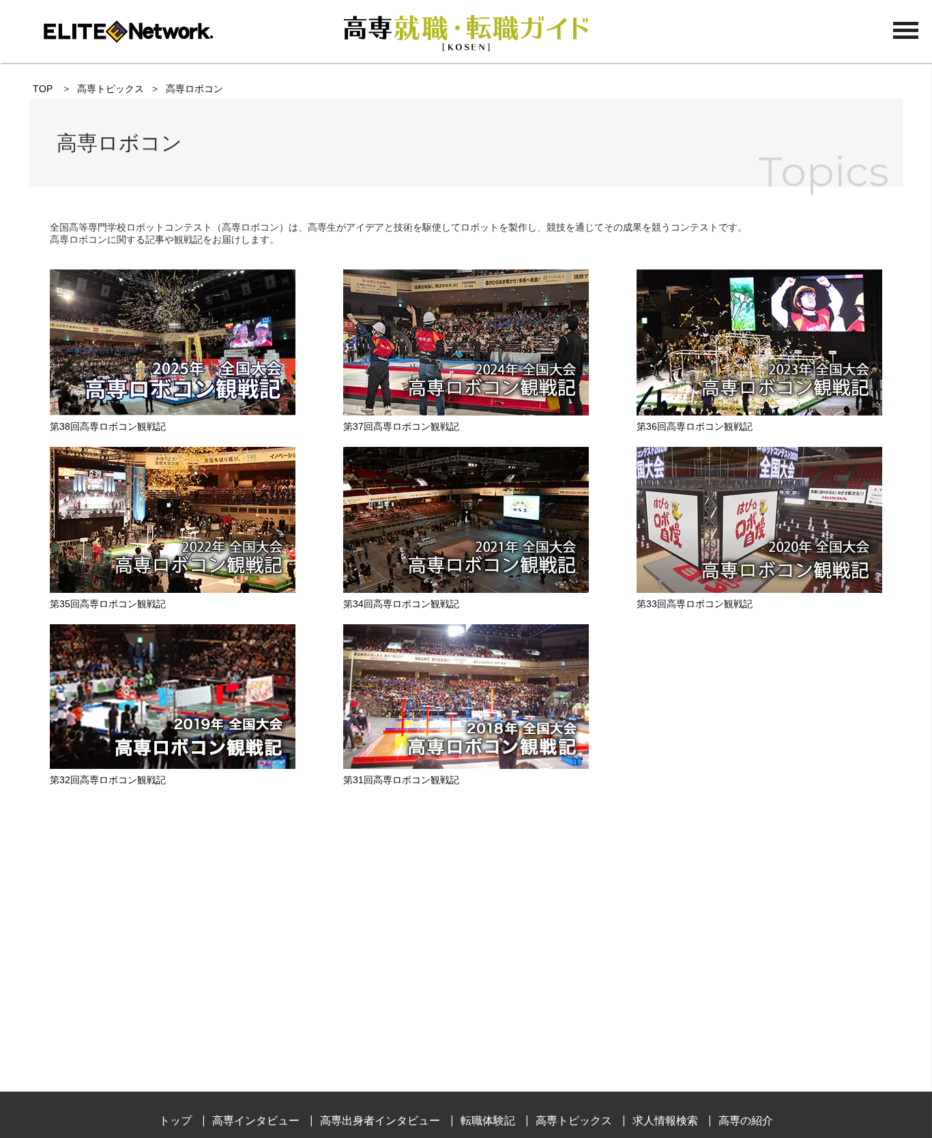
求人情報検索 (665, 1120)
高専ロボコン (194, 88)
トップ (175, 1120)
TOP (43, 88)
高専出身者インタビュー (380, 1120)
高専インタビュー (256, 1120)
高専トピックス (110, 88)
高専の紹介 (745, 1120)
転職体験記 (488, 1120)
